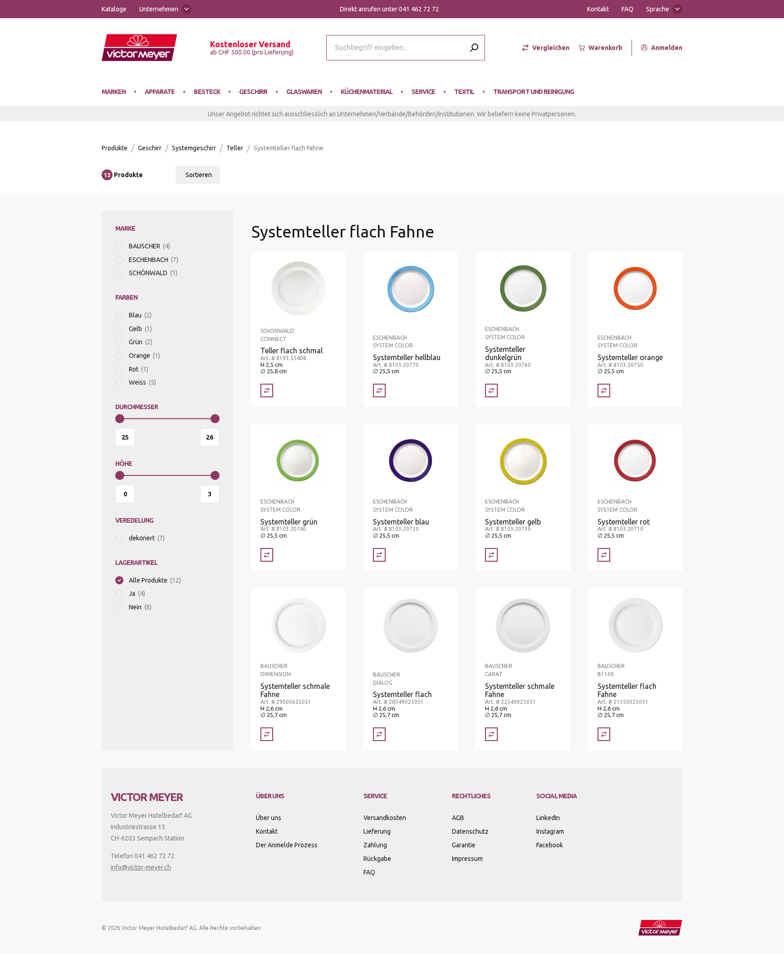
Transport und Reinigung (533, 91)
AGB (458, 817)
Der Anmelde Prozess (287, 845)
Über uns (268, 817)
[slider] (119, 418)
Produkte (114, 148)
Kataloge (114, 9)
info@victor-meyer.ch (141, 867)
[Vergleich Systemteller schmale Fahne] (266, 734)
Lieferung (377, 831)
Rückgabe (377, 858)
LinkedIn (548, 817)
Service (423, 91)
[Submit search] (474, 47)
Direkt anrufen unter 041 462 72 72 (389, 9)
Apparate (160, 91)
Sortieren (199, 174)
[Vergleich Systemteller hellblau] (379, 390)
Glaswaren (304, 91)
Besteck (207, 91)
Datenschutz (470, 831)
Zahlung (375, 845)
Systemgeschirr (194, 148)
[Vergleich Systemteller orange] (604, 390)
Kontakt (598, 9)
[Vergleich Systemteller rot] (604, 555)
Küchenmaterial (366, 91)
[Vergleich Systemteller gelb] (491, 555)
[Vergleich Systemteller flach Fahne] (604, 734)
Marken (114, 91)
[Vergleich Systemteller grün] (266, 555)
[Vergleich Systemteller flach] (379, 734)
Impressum (467, 858)
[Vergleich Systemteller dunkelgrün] (491, 390)
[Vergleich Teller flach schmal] (266, 390)
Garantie (463, 845)
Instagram (550, 831)
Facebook (549, 845)
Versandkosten (384, 817)
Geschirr (253, 91)
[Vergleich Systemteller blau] (379, 555)
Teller (234, 148)
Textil (464, 91)
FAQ (627, 9)
